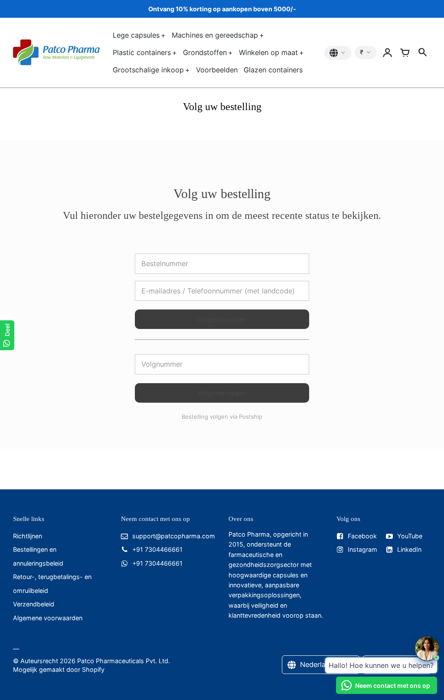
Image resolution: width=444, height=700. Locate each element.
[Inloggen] (387, 52)
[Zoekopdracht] (422, 52)
